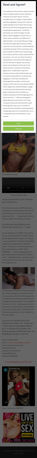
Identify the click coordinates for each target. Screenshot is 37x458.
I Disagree (18, 129)
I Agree (18, 123)
